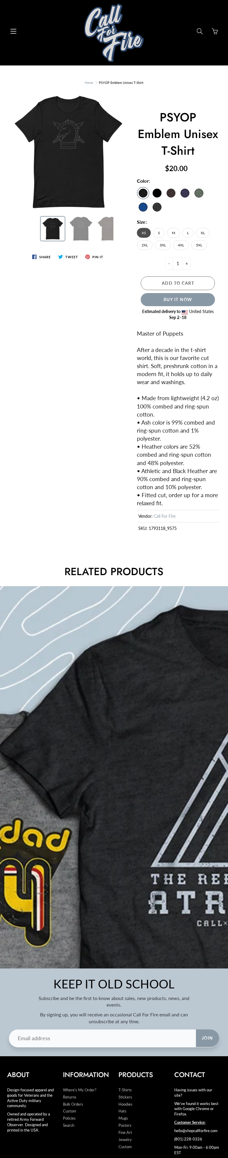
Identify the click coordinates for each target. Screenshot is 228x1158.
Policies (69, 1118)
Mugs (123, 1118)
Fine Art (125, 1132)
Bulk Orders (73, 1104)
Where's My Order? (79, 1090)
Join (207, 1037)
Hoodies (125, 1104)
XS (144, 233)
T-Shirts (125, 1090)
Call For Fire (164, 516)
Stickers (125, 1097)
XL (203, 233)
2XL (145, 245)
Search (68, 1125)
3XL (163, 245)
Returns (69, 1097)
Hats (122, 1111)
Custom (69, 1111)
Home (89, 82)
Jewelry (125, 1139)
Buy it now (178, 299)
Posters (125, 1125)
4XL (181, 245)
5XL (199, 245)
